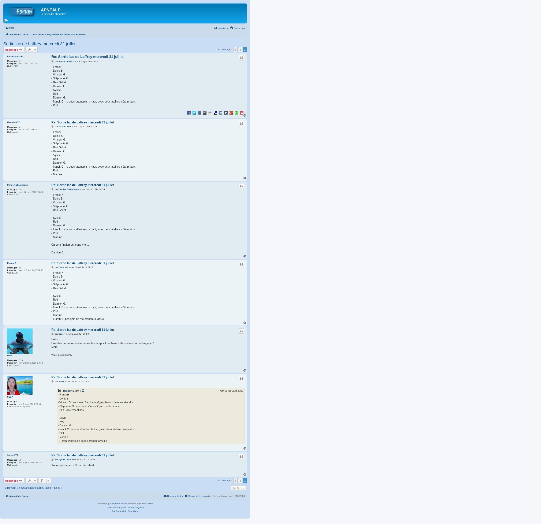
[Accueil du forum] (22, 11)
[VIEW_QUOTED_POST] (83, 391)
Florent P (11, 263)
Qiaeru (140, 507)
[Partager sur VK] (220, 113)
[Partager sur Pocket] (241, 113)
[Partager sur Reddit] (210, 113)
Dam (9, 355)
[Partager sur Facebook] (189, 113)
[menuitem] (9, 28)
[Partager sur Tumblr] (226, 113)
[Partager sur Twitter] (194, 113)
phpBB (115, 503)
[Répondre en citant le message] (241, 57)
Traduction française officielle (120, 507)
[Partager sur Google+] (231, 113)
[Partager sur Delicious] (215, 113)
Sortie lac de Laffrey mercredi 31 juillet (39, 43)
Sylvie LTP (12, 455)
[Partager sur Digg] (204, 113)
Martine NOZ (13, 122)
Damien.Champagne (17, 185)
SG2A (10, 397)
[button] (235, 49)
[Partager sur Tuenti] (199, 113)
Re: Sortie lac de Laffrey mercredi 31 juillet (87, 57)
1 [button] (240, 50)
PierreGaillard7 (15, 56)
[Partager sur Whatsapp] (236, 113)
